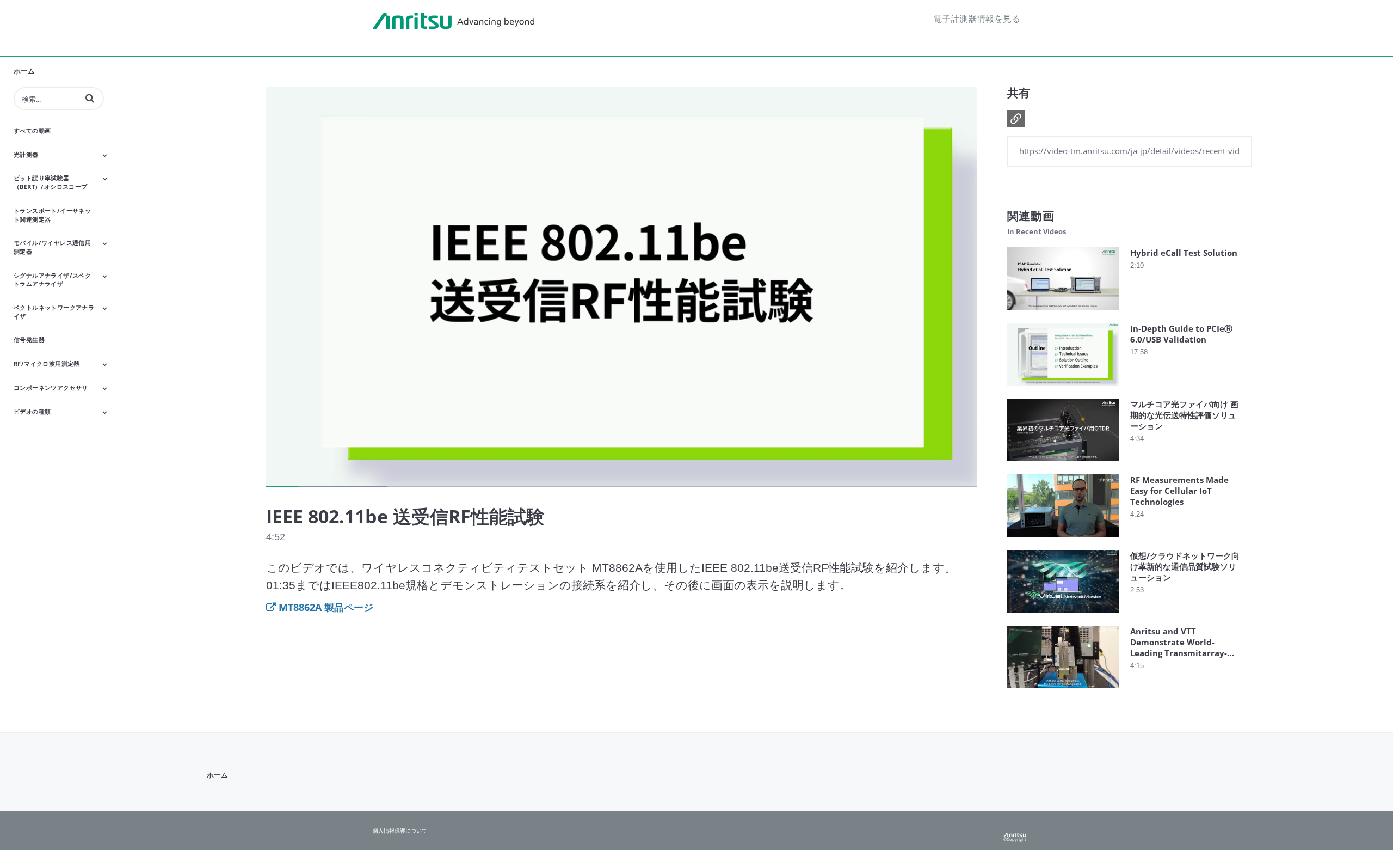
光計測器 (26, 154)
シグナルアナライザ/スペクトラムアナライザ (52, 279)
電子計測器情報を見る (976, 19)
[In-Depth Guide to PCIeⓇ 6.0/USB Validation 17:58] (1063, 388)
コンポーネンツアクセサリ (51, 387)
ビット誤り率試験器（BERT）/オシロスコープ (51, 182)
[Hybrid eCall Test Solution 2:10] (1063, 312)
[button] (90, 98)
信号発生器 (29, 339)
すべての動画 (32, 130)
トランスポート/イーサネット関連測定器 (52, 214)
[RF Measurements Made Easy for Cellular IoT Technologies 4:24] (1063, 539)
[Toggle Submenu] (105, 155)
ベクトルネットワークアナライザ (54, 311)
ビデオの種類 (32, 411)
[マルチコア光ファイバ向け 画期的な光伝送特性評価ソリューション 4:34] (1063, 463)
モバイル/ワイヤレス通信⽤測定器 (52, 247)
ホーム (24, 71)
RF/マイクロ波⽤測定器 (47, 363)
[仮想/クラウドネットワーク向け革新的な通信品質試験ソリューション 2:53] (1063, 615)
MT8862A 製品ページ (326, 607)
